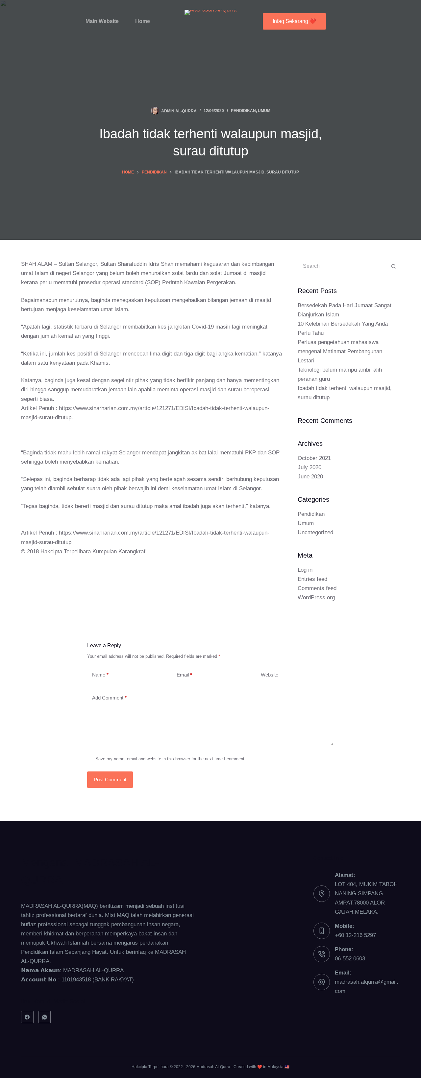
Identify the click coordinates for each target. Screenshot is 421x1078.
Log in (305, 570)
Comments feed (317, 588)
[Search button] (393, 266)
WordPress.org (316, 597)
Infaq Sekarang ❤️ (294, 21)
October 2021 (314, 458)
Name (100, 674)
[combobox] (342, 266)
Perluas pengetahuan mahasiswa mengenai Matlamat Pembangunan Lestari (340, 351)
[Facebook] (27, 1017)
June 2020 (310, 476)
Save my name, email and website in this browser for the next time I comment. (170, 758)
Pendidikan (243, 110)
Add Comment (109, 697)
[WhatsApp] (44, 1017)
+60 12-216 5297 (355, 935)
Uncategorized (315, 532)
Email (184, 674)
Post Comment (110, 779)
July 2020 (309, 467)
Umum (264, 110)
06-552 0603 (350, 958)
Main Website (102, 21)
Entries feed (312, 579)
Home (142, 21)
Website (269, 674)
